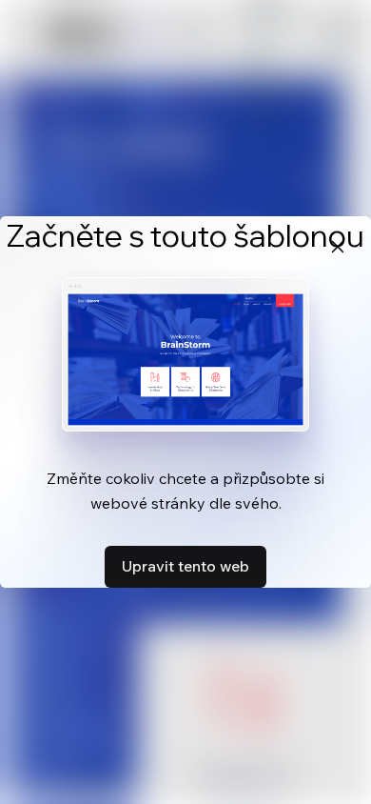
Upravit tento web (185, 565)
